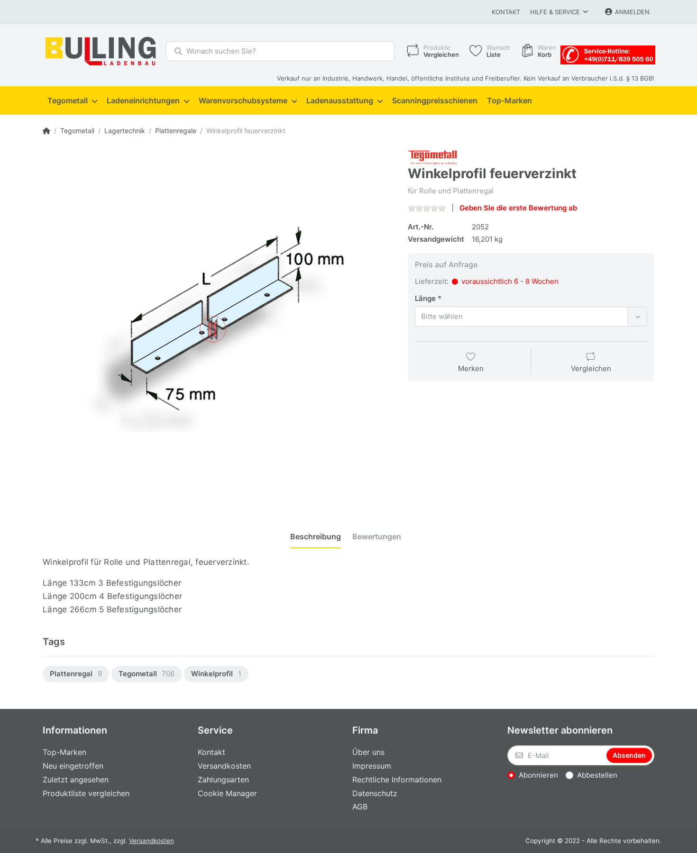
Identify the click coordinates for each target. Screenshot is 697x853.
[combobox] (531, 317)
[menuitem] (72, 101)
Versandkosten (151, 840)
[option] (76, 674)
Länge (425, 298)
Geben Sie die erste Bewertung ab (518, 207)
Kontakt (506, 12)
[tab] (315, 537)
